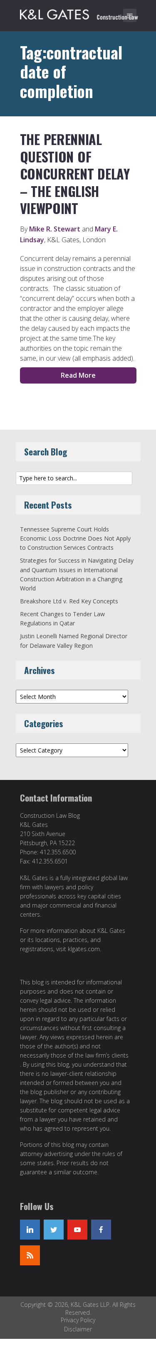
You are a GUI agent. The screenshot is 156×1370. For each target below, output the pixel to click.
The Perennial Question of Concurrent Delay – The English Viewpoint (75, 173)
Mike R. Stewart (54, 229)
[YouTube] (77, 1230)
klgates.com (84, 949)
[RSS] (30, 1255)
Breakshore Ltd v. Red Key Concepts (69, 601)
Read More (78, 375)
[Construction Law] (80, 12)
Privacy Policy (78, 1320)
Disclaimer (78, 1329)
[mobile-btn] (129, 15)
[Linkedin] (30, 1230)
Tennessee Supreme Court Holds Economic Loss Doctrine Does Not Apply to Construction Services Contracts (75, 538)
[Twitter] (54, 1230)
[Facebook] (101, 1230)
